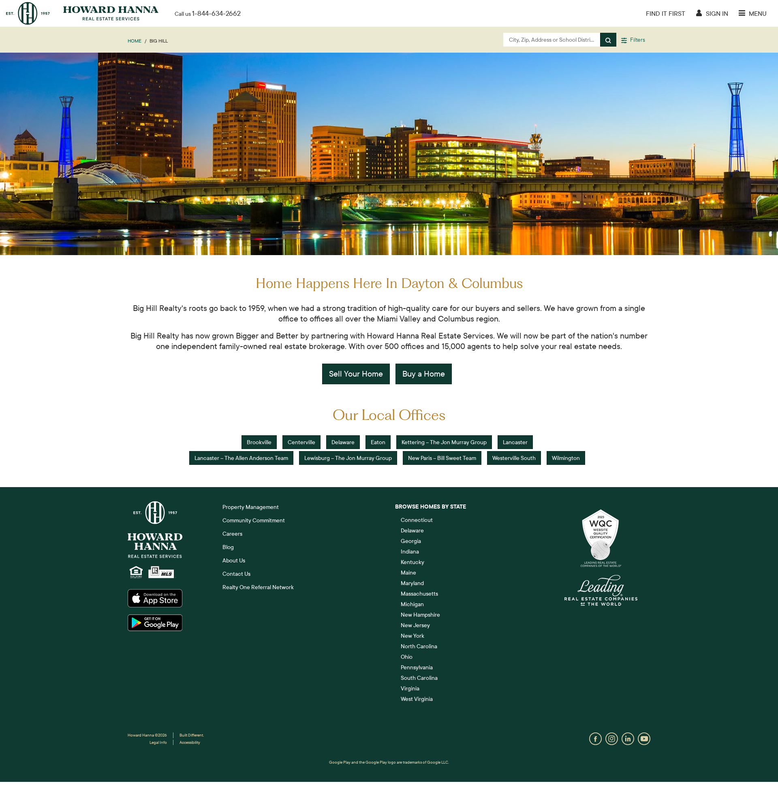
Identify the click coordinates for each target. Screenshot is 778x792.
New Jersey (415, 625)
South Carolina (419, 677)
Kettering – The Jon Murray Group (444, 442)
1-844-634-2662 (216, 13)
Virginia (410, 688)
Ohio (407, 656)
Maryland (412, 583)
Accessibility (190, 742)
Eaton (378, 442)
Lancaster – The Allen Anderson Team (241, 458)
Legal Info (158, 742)
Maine (408, 572)
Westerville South (514, 458)
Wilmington (566, 458)
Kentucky (412, 562)
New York (412, 635)
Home (134, 41)
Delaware (343, 442)
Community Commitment (253, 520)
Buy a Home (423, 373)
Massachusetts (419, 593)
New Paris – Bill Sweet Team (442, 458)
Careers (232, 533)
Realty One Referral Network (258, 587)
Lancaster (515, 442)
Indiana (410, 551)
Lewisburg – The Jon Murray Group (348, 458)
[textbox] (552, 39)
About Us (233, 560)
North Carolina (419, 646)
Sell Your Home (356, 373)
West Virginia (417, 699)
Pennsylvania (417, 667)
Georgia (411, 541)
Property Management (250, 507)
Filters (637, 39)
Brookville (259, 442)
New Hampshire (420, 614)
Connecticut (417, 520)
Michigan (412, 604)
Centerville (301, 442)
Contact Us (236, 573)
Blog (228, 547)
